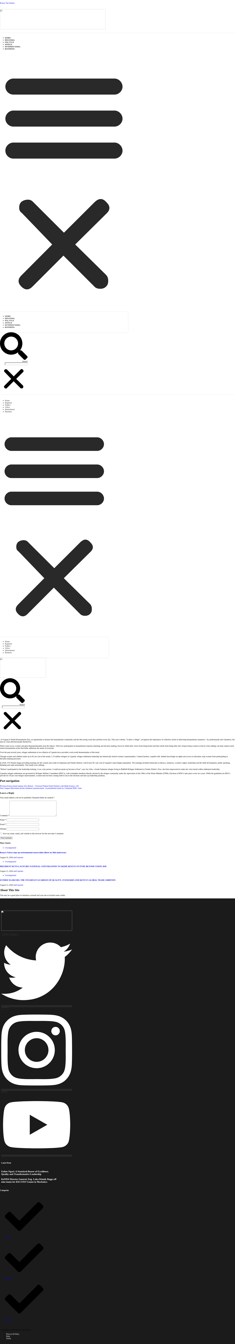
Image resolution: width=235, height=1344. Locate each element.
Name (3, 820)
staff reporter (18, 857)
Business (10, 49)
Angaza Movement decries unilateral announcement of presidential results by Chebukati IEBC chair (41, 788)
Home (8, 38)
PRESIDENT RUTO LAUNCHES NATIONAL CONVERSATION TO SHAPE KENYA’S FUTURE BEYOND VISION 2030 (53, 866)
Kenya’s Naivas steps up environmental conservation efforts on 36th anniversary (33, 852)
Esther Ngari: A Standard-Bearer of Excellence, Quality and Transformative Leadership (25, 1172)
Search (25, 361)
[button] (64, 180)
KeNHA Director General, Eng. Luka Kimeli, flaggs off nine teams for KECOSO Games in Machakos (28, 1180)
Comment (4, 815)
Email (3, 824)
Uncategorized (10, 848)
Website (3, 829)
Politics (9, 42)
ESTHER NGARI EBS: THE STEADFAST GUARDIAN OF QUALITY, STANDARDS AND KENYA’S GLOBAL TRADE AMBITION (58, 880)
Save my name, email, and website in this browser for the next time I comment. (33, 833)
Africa (8, 44)
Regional (10, 40)
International (13, 47)
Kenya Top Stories (7, 3)
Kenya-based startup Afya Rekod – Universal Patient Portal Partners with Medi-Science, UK (39, 786)
